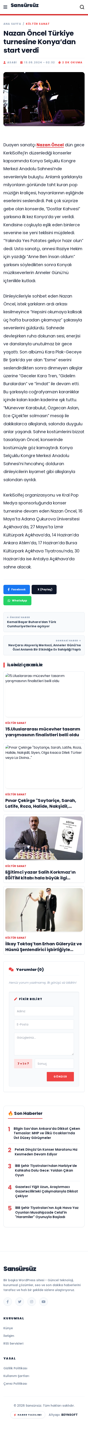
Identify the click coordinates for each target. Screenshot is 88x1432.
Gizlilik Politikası (15, 1368)
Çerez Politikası (15, 1383)
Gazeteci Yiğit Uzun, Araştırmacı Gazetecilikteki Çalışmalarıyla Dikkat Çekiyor (46, 1191)
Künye (8, 1328)
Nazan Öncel (50, 145)
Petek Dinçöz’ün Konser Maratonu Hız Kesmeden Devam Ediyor (46, 1151)
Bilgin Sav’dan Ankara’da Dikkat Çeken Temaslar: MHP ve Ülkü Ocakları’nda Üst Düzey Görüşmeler (47, 1133)
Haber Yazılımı (30, 1414)
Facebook (18, 589)
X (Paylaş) (45, 589)
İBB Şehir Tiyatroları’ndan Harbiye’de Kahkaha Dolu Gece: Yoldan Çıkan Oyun (46, 1170)
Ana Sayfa (12, 24)
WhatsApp (19, 600)
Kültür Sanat (38, 24)
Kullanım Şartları (16, 1376)
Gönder (60, 1076)
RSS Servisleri (13, 1343)
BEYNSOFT (69, 1415)
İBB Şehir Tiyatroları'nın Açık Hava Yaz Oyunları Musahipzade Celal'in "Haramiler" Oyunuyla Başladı (47, 1212)
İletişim (8, 1336)
